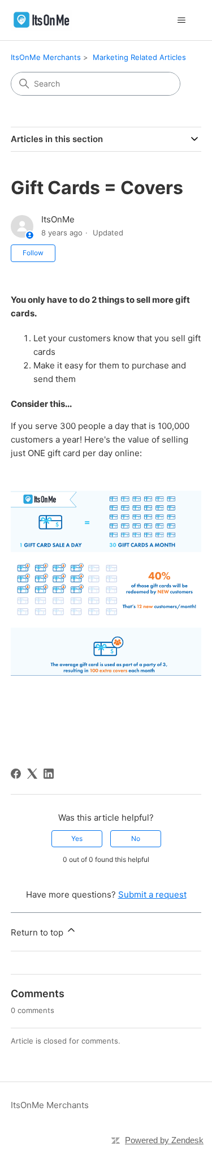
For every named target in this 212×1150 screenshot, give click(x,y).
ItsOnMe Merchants (46, 57)
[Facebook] (16, 774)
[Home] (41, 20)
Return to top (38, 932)
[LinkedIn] (49, 774)
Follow (33, 252)
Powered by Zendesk (164, 1140)
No (135, 838)
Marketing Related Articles (139, 57)
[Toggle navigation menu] (181, 20)
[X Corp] (32, 774)
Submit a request (152, 894)
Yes (77, 838)
